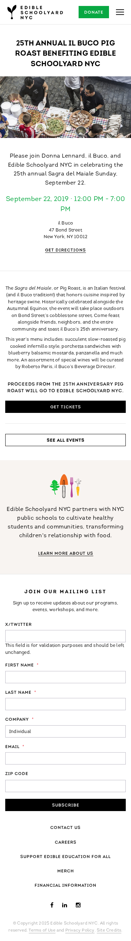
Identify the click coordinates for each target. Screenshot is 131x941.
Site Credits (109, 930)
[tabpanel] (65, 107)
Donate (93, 13)
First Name (22, 665)
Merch (65, 871)
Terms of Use (42, 930)
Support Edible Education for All (65, 857)
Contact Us (65, 828)
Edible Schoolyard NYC (35, 12)
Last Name (20, 693)
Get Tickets (65, 407)
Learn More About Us (65, 554)
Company (19, 720)
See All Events (66, 440)
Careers (66, 842)
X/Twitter (18, 625)
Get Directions (65, 250)
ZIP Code (16, 774)
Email (14, 747)
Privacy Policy (80, 930)
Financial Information (65, 886)
